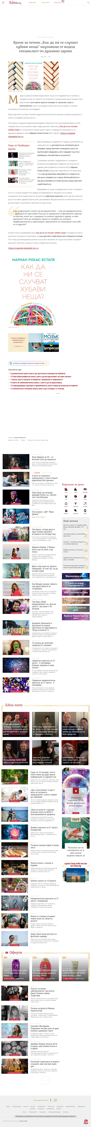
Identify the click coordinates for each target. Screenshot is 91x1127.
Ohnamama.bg (17, 1106)
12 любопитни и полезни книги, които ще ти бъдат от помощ (37, 388)
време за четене (13, 440)
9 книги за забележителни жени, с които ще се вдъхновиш (36, 382)
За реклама (42, 1112)
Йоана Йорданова (77, 768)
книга (23, 440)
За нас (24, 1112)
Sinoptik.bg (60, 1106)
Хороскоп (45, 3)
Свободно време (45, 37)
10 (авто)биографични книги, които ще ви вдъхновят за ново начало (40, 376)
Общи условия (23, 1121)
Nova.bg (32, 1106)
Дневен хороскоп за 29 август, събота (73, 551)
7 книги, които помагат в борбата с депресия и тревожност (36, 379)
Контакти (66, 1112)
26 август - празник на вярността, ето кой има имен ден (74, 543)
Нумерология (59, 3)
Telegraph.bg (81, 1106)
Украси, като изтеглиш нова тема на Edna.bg (76, 863)
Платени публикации (54, 1112)
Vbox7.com (51, 1106)
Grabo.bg (32, 1109)
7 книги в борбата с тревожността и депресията (18, 340)
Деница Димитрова (20, 437)
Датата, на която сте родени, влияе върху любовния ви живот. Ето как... (75, 527)
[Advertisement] (34, 412)
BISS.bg (59, 1109)
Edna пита (13, 705)
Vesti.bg (25, 1106)
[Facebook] (51, 1100)
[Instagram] (55, 1100)
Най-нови (32, 3)
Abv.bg (8, 1106)
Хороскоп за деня (73, 484)
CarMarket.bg (50, 1109)
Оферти (16, 952)
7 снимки (17, 346)
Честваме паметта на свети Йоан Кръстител (74, 535)
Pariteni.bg (41, 1109)
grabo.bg (35, 509)
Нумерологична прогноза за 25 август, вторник (73, 559)
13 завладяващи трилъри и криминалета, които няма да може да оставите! (44, 385)
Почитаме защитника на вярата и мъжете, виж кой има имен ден (74, 567)
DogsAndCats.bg (70, 1106)
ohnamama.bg (46, 472)
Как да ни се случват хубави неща (38, 440)
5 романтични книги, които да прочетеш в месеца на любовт (37, 373)
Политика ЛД (33, 1112)
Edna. (15, 2)
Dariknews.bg (41, 1106)
